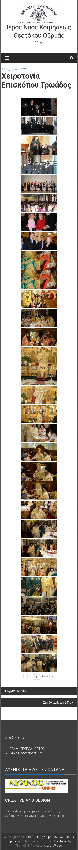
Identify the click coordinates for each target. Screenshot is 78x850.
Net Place (57, 815)
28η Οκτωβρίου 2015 (57, 702)
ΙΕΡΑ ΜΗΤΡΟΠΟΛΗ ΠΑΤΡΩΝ (27, 748)
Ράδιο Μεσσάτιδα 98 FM (25, 753)
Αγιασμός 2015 (17, 691)
